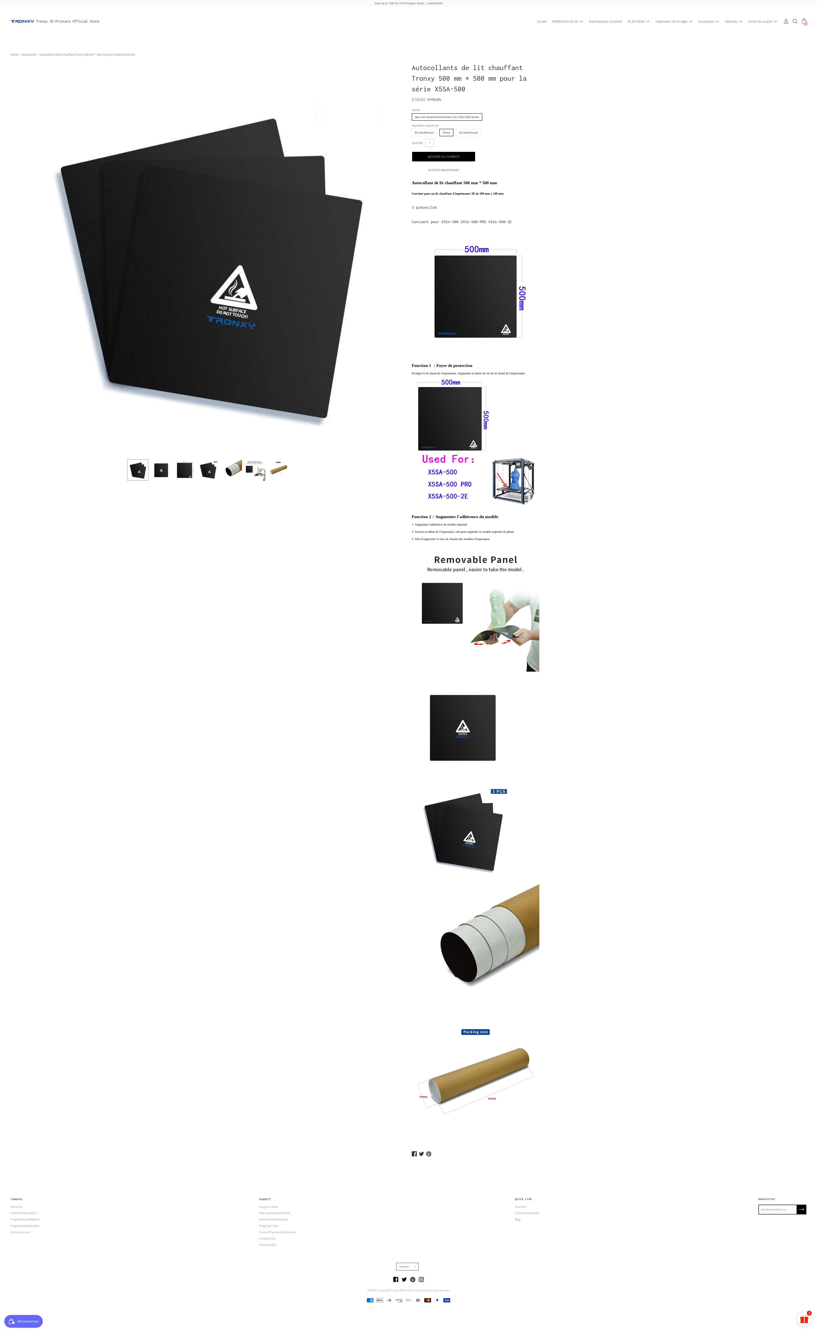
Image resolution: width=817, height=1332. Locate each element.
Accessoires (706, 21)
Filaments (731, 21)
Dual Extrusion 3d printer (605, 21)
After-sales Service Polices (275, 1213)
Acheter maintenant (443, 170)
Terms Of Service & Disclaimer (277, 1232)
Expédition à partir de (425, 125)
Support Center (268, 1207)
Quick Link (523, 1199)
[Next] (394, 259)
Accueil (542, 21)
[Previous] (21, 259)
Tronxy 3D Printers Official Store (67, 21)
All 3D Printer (636, 21)
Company (17, 1199)
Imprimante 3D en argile (672, 21)
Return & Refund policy (273, 1219)
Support (265, 1199)
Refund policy (267, 1245)
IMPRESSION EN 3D (565, 21)
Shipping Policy (268, 1226)
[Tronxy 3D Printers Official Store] (22, 21)
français (404, 1266)
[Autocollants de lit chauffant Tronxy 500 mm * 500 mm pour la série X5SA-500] (138, 470)
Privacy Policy (267, 1238)
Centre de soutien (760, 21)
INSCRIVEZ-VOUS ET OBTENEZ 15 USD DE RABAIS (408, 3)
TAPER (416, 110)
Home (14, 54)
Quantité (417, 143)
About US (16, 1207)
